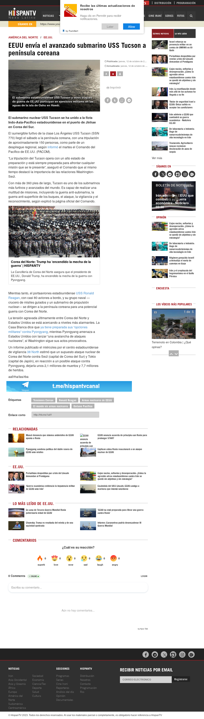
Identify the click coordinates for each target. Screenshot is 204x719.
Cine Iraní (155, 15)
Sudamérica (15, 703)
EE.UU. (48, 37)
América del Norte (23, 37)
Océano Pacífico (83, 406)
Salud (35, 691)
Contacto (85, 683)
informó (53, 147)
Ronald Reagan (67, 400)
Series (169, 15)
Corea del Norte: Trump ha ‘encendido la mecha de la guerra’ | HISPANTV (51, 263)
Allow (131, 26)
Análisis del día (65, 691)
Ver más (157, 158)
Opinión (60, 695)
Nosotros (85, 679)
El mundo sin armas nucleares (50, 406)
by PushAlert (72, 30)
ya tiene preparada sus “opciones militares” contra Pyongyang (47, 329)
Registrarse (180, 679)
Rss (82, 691)
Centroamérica (17, 707)
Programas (62, 675)
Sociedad (37, 675)
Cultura (36, 695)
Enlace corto (17, 415)
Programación (186, 2)
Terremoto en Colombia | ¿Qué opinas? (171, 344)
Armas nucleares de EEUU (97, 400)
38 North (33, 352)
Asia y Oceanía (17, 683)
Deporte (37, 687)
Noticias (48, 15)
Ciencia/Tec (39, 683)
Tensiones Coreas (43, 400)
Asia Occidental (17, 679)
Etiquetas (14, 400)
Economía (38, 679)
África (11, 687)
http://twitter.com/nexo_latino (58, 24)
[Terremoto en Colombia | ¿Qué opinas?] (174, 324)
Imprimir (115, 87)
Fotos (180, 15)
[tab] (163, 33)
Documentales (64, 699)
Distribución (162, 2)
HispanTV (22, 13)
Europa (12, 691)
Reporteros (62, 687)
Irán (10, 675)
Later (110, 26)
